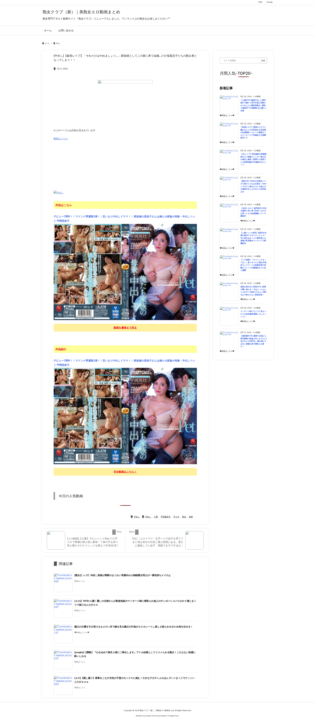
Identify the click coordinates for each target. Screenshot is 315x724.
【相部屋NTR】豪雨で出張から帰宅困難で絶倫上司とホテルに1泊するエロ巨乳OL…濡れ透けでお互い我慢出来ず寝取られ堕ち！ (253, 341)
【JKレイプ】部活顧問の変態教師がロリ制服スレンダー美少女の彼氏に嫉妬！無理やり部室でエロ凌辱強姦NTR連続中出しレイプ (253, 159)
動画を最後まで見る (125, 327)
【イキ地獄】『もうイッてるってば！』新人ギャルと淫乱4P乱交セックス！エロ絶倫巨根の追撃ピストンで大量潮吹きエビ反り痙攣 (253, 265)
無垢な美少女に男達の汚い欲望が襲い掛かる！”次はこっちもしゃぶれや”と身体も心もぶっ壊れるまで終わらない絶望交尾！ (253, 290)
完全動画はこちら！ (125, 471)
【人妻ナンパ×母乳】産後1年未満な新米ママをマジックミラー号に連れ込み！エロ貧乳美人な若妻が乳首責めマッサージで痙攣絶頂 (253, 238)
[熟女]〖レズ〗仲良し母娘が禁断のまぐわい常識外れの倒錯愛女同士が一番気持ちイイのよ (122, 575)
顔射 (191, 516)
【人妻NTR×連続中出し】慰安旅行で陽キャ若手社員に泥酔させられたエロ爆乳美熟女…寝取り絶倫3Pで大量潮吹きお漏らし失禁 (253, 105)
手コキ (176, 516)
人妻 (156, 516)
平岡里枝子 (166, 516)
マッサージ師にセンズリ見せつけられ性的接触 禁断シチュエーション (253, 314)
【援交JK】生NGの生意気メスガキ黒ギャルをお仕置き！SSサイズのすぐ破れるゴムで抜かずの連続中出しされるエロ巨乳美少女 (253, 186)
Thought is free (173, 716)
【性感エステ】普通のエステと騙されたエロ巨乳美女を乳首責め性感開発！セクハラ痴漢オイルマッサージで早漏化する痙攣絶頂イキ (253, 132)
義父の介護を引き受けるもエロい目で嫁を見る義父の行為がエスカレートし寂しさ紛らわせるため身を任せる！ (133, 626)
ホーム (46, 43)
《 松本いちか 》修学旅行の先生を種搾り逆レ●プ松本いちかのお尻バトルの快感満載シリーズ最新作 (253, 212)
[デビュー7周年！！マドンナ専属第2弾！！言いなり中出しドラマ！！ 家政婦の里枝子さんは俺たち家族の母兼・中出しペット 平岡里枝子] (125, 272)
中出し (58, 43)
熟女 (184, 516)
